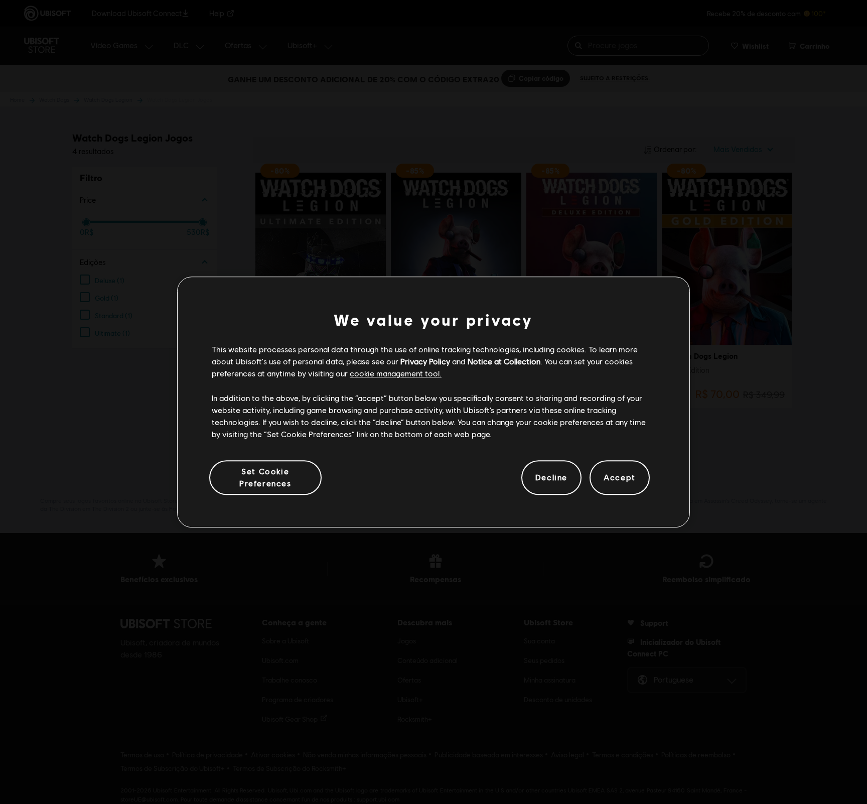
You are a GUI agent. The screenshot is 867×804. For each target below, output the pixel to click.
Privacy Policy (425, 361)
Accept (620, 477)
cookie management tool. (396, 373)
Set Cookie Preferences (265, 477)
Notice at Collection (504, 361)
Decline (551, 477)
